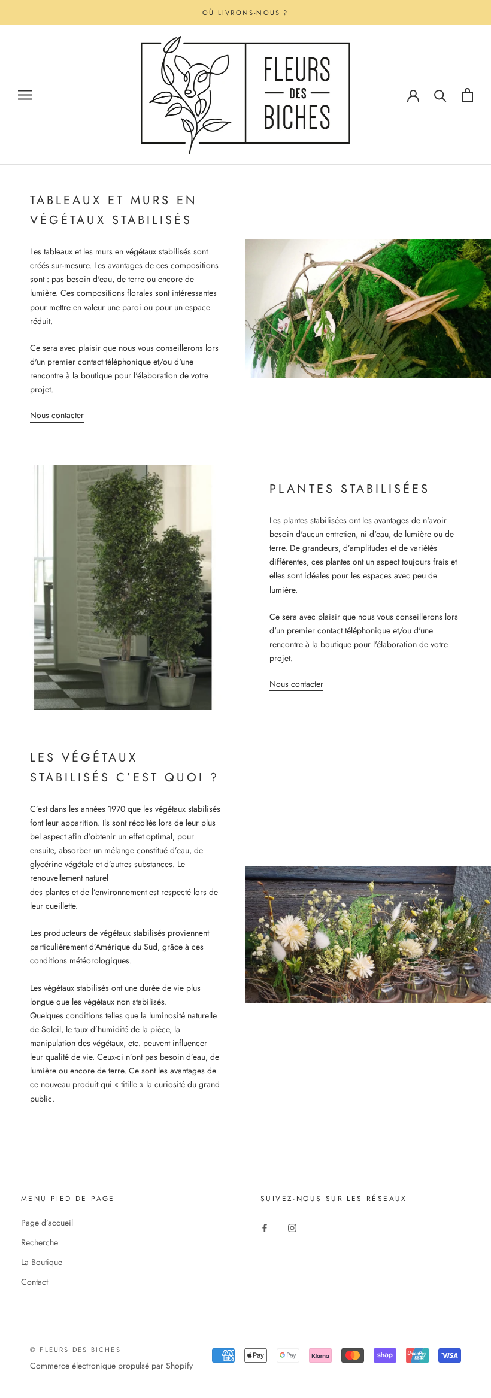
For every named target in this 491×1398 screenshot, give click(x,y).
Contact (34, 1282)
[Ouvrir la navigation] (25, 95)
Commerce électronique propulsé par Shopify (111, 1366)
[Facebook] (264, 1227)
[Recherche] (440, 95)
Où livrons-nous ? (245, 12)
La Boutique (41, 1262)
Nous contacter (57, 415)
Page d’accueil (47, 1223)
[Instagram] (292, 1227)
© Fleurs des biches (75, 1349)
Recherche (39, 1242)
